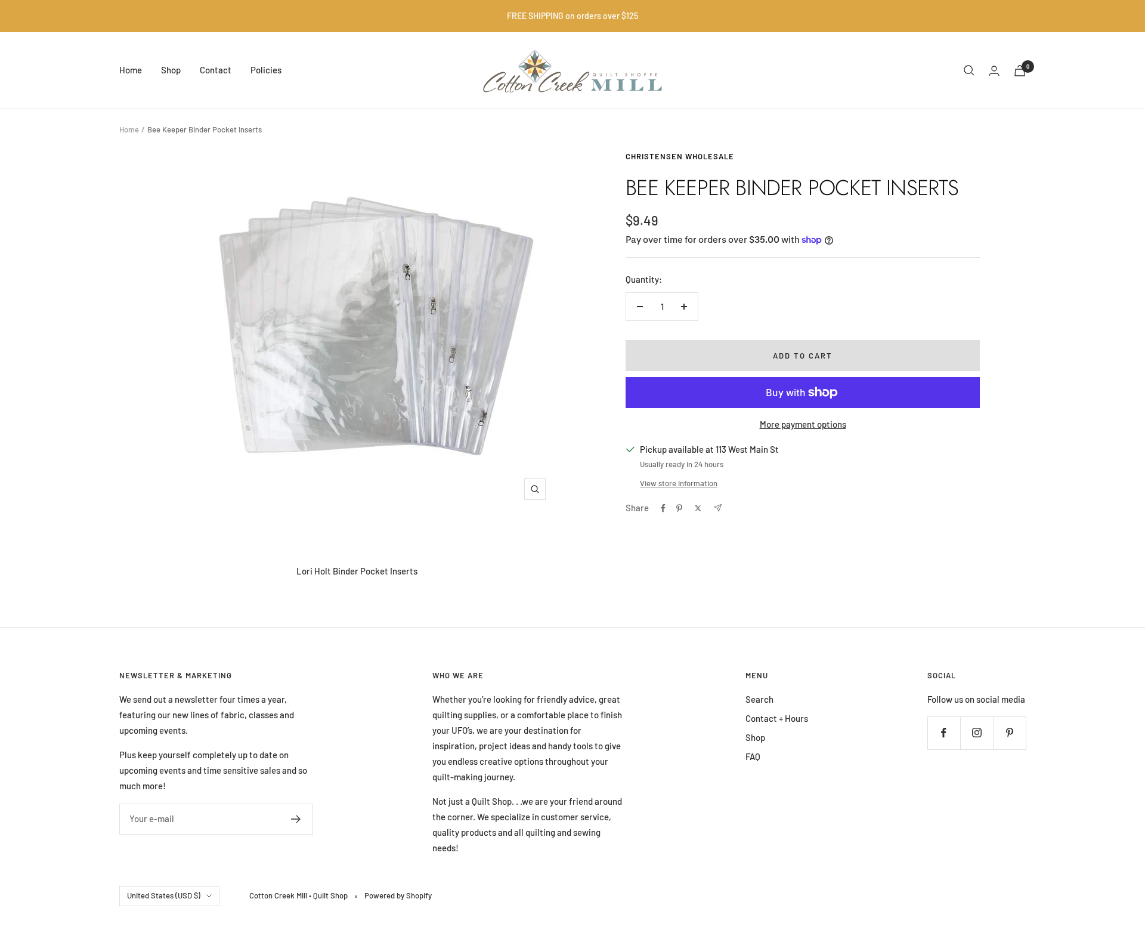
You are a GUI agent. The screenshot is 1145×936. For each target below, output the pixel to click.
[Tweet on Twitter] (698, 508)
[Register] (296, 819)
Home (130, 69)
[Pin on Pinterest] (679, 508)
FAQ (752, 756)
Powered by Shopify (398, 895)
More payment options (803, 424)
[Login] (994, 71)
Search (759, 699)
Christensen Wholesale (680, 156)
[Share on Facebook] (663, 508)
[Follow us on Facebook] (943, 732)
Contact (215, 69)
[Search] (969, 70)
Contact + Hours (776, 718)
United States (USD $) (163, 895)
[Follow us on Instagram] (976, 732)
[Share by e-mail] (718, 508)
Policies (265, 69)
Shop (171, 69)
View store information (678, 483)
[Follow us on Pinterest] (1009, 732)
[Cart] (1020, 70)
